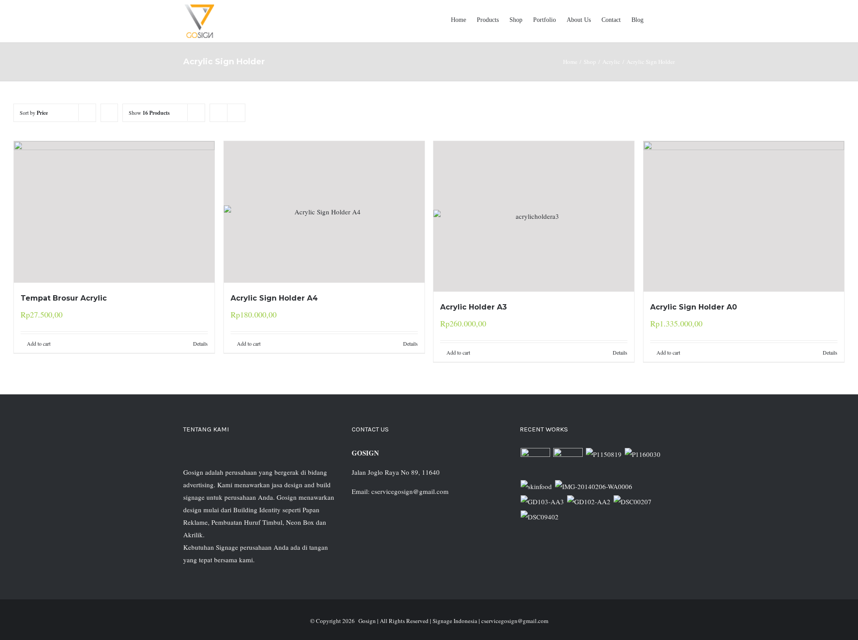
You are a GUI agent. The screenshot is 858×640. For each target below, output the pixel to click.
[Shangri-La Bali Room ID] (593, 486)
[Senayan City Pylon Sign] (539, 516)
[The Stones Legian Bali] (642, 454)
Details (200, 343)
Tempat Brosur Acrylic (64, 298)
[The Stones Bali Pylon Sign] (603, 454)
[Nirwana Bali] (567, 463)
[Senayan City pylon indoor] (632, 501)
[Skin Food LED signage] (536, 486)
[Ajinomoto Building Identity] (535, 463)
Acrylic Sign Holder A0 (693, 307)
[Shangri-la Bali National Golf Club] (588, 501)
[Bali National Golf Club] (542, 501)
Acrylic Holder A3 (473, 307)
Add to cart (38, 343)
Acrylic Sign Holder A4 (274, 298)
